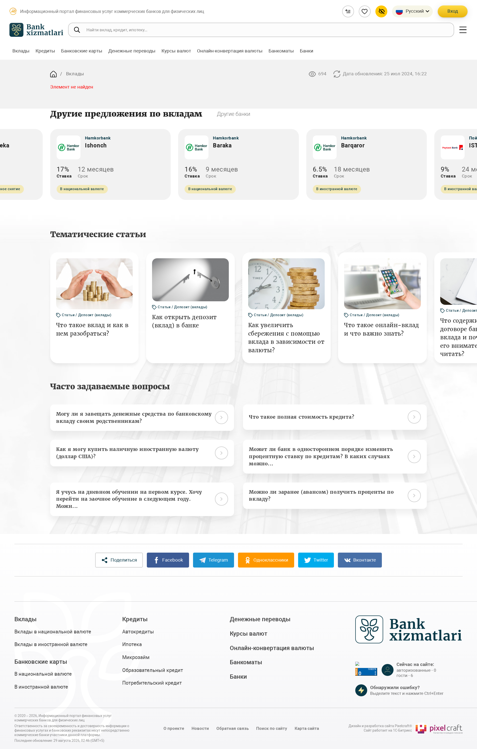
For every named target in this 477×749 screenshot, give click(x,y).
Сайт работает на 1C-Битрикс (388, 730)
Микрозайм (136, 657)
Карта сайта (307, 728)
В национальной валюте (43, 674)
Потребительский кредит (152, 683)
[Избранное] (365, 11)
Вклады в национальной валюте (52, 632)
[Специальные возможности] (381, 11)
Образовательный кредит (152, 670)
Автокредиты (138, 632)
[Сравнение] (348, 11)
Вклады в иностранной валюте (50, 644)
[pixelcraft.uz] (439, 728)
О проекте (173, 728)
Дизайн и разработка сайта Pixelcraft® (380, 726)
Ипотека (132, 644)
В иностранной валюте (41, 687)
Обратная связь (232, 728)
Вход (452, 11)
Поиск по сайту (271, 728)
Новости (200, 728)
